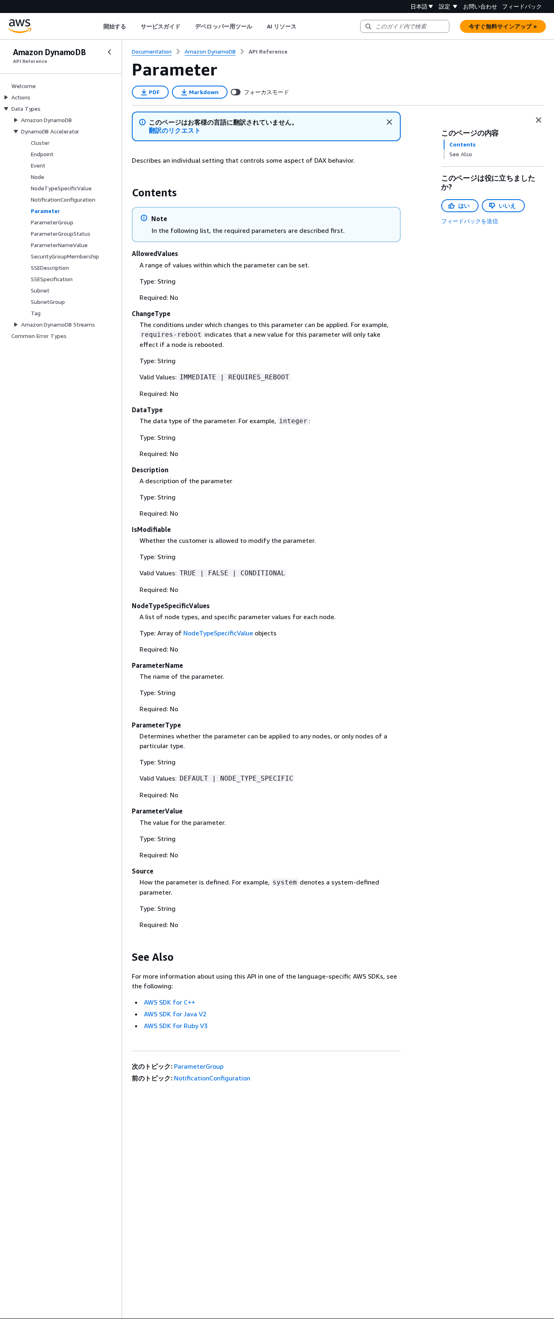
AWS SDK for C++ (169, 1002)
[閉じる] (389, 122)
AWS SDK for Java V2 (175, 1014)
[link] (268, 51)
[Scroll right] (303, 26)
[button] (175, 130)
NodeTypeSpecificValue (218, 633)
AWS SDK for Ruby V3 (176, 1026)
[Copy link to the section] (125, 193)
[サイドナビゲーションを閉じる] (109, 51)
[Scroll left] (97, 26)
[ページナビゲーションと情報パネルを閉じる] (538, 120)
